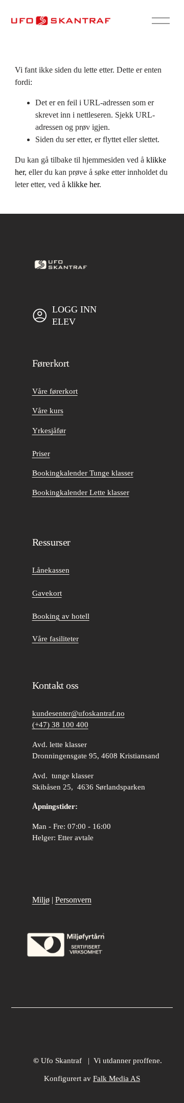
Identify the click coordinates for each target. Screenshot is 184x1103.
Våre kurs (47, 411)
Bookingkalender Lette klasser (80, 492)
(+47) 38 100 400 (60, 725)
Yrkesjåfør (49, 430)
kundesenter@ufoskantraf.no (78, 713)
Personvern (73, 899)
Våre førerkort (55, 391)
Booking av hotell (60, 616)
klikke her (83, 184)
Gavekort (47, 593)
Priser (41, 453)
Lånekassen (51, 570)
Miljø (41, 899)
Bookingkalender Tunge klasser (82, 473)
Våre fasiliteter (55, 639)
